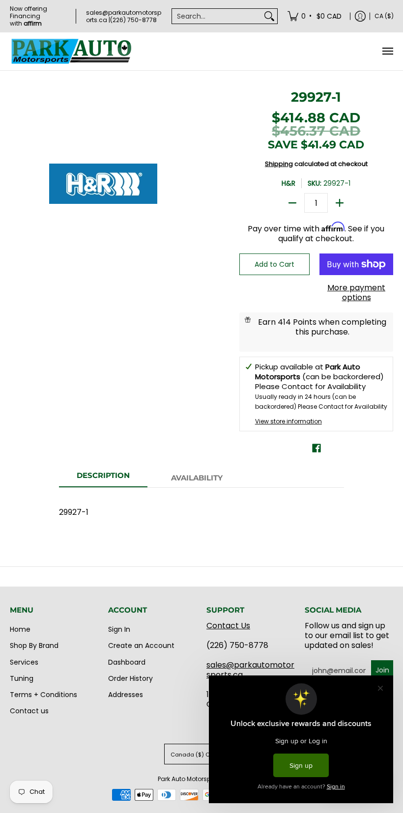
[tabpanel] (201, 507)
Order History (130, 678)
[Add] (339, 203)
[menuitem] (315, 16)
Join (382, 670)
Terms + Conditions (43, 695)
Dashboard (126, 662)
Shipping (279, 164)
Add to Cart (274, 264)
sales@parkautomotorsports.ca (250, 669)
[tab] (103, 478)
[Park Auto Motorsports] (71, 51)
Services (24, 662)
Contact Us (228, 625)
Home (20, 629)
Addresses (125, 695)
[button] (316, 448)
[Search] (269, 16)
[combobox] (216, 16)
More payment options (356, 293)
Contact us (29, 711)
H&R (288, 183)
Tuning (21, 678)
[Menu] (387, 51)
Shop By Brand (34, 645)
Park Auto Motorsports (190, 779)
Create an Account (141, 645)
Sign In (119, 629)
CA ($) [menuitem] (384, 16)
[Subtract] (292, 203)
